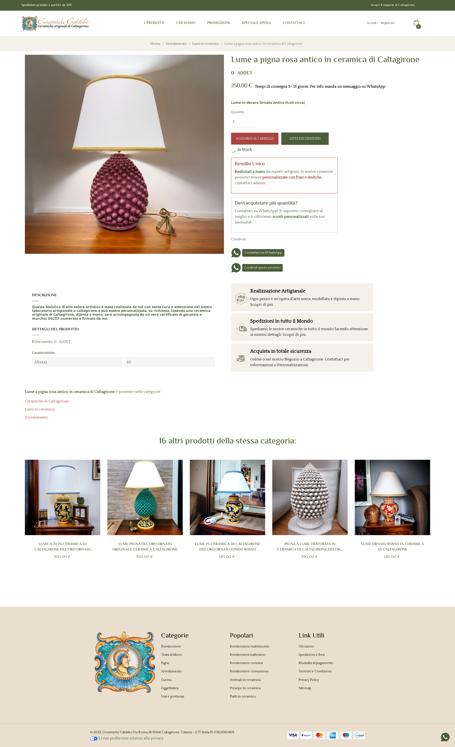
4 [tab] (234, 578)
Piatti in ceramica (243, 696)
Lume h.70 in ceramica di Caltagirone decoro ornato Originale (63, 547)
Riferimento (42, 342)
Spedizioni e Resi (312, 655)
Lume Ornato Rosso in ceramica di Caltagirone (392, 547)
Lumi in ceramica (40, 409)
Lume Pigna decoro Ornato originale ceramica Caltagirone (145, 547)
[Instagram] (432, 5)
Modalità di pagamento (316, 663)
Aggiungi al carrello (255, 139)
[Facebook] (422, 5)
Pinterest (269, 239)
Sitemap (305, 688)
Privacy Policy (309, 680)
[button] (393, 5)
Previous (33, 520)
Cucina (166, 680)
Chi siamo (306, 646)
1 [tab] (220, 578)
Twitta (262, 239)
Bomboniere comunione (249, 671)
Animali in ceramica (245, 680)
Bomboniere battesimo (248, 655)
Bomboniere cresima (246, 663)
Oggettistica (169, 688)
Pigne (165, 663)
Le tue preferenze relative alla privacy (131, 738)
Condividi (254, 239)
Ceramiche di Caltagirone (47, 401)
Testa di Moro (171, 655)
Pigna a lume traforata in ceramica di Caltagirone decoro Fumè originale (310, 547)
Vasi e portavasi (172, 696)
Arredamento (36, 417)
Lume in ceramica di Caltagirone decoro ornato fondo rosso (227, 547)
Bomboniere (171, 646)
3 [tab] (230, 578)
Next (422, 520)
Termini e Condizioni (315, 671)
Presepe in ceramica (245, 688)
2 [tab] (225, 578)
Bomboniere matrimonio (249, 646)
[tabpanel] (62, 517)
